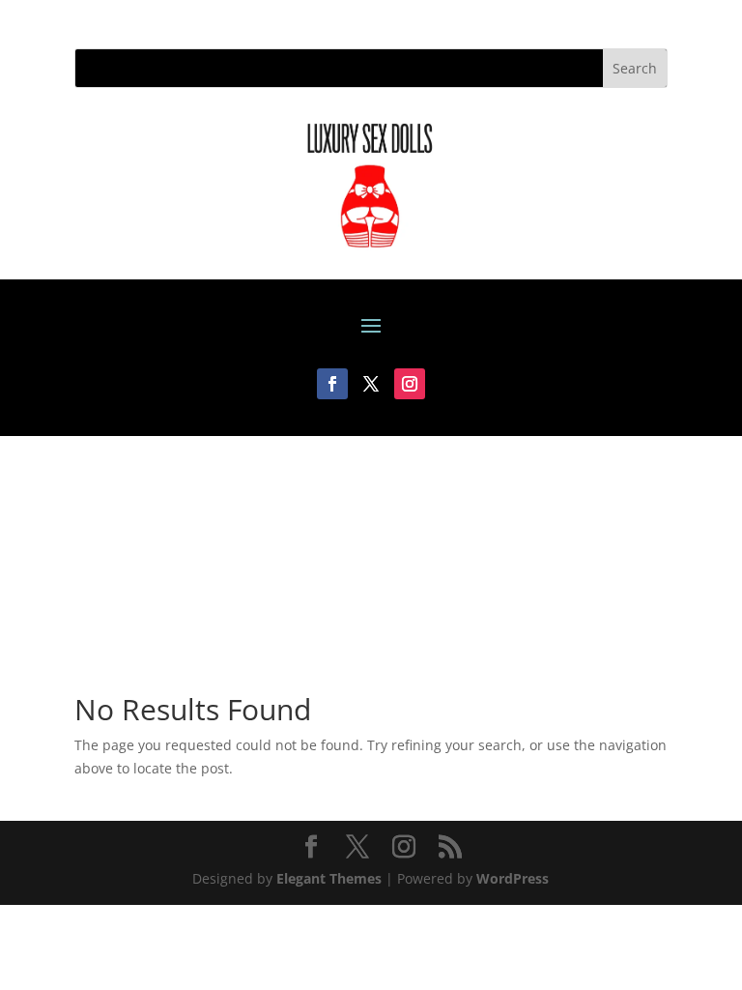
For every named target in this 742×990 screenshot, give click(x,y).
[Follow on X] (371, 383)
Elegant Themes (329, 878)
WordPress (512, 878)
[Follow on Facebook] (332, 383)
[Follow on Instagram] (409, 383)
